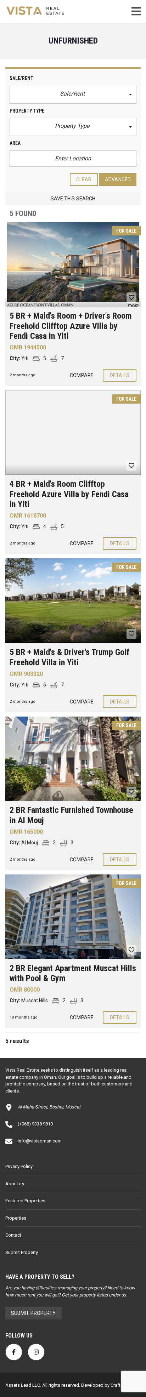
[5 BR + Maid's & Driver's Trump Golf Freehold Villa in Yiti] (73, 600)
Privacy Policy (19, 1166)
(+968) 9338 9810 (35, 1124)
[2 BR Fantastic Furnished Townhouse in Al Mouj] (73, 759)
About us (14, 1183)
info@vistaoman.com (40, 1141)
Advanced (118, 179)
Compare (82, 375)
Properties (15, 1218)
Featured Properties (25, 1200)
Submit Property (21, 1252)
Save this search (73, 198)
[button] (73, 95)
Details (119, 375)
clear (84, 179)
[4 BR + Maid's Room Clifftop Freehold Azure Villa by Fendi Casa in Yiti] (73, 432)
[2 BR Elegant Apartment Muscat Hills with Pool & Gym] (73, 916)
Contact (13, 1235)
